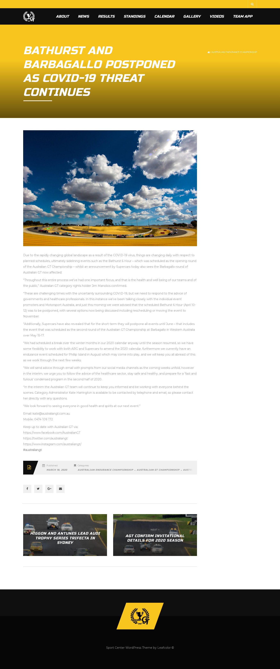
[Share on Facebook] (27, 489)
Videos (216, 16)
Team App (242, 16)
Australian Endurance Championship (234, 52)
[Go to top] (140, 616)
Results (106, 16)
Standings (134, 16)
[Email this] (60, 489)
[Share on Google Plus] (49, 489)
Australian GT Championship (158, 470)
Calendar (164, 16)
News (83, 16)
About (62, 16)
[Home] (29, 16)
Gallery (191, 16)
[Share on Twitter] (38, 489)
